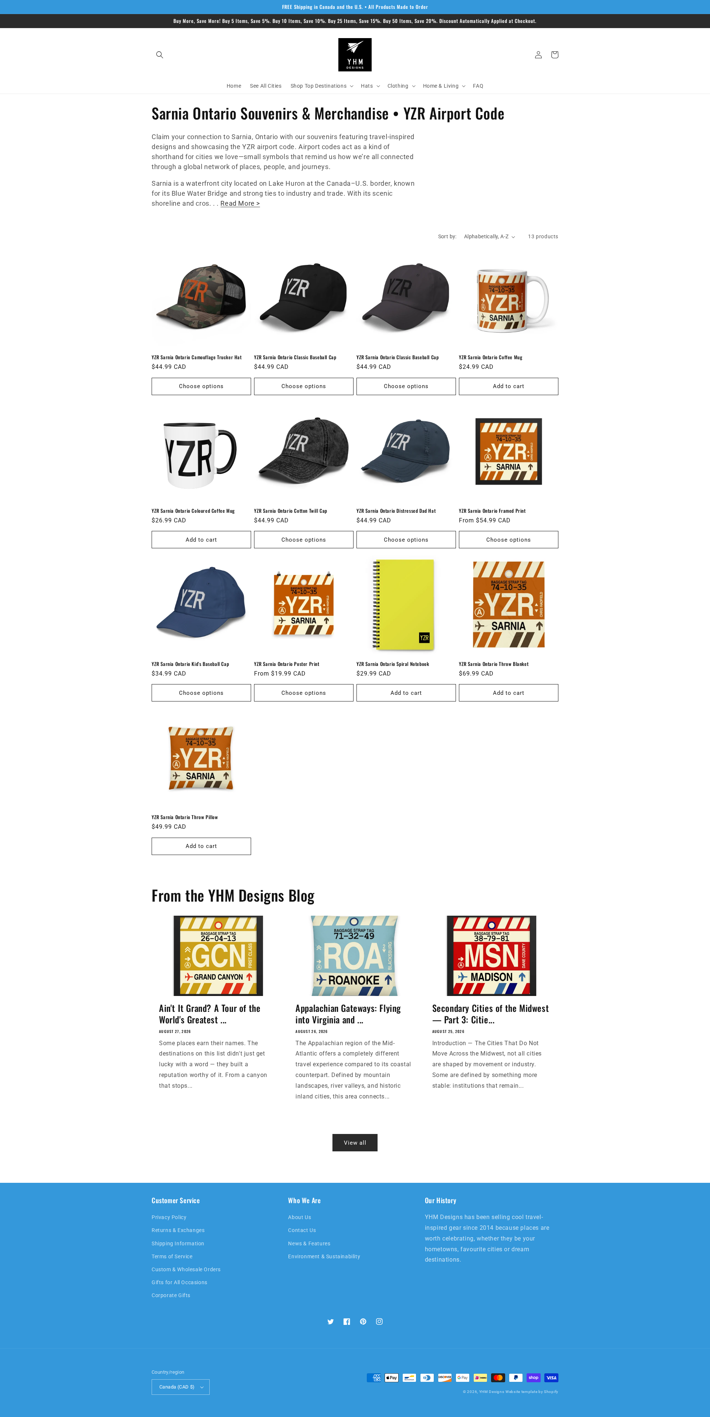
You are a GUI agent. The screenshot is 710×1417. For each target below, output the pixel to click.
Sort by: (447, 236)
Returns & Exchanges (178, 1230)
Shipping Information (178, 1243)
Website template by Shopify (532, 1392)
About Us (299, 1217)
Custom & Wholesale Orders (186, 1269)
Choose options (201, 386)
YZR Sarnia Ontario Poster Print (287, 664)
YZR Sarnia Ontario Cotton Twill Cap (290, 511)
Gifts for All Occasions (179, 1282)
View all (355, 1143)
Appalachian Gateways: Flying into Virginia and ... (348, 1013)
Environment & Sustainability (324, 1256)
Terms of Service (172, 1256)
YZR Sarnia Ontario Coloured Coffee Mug (193, 511)
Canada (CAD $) (177, 1387)
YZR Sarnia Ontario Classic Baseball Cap (295, 357)
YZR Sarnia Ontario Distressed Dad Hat (396, 511)
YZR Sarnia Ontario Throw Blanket (493, 664)
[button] (160, 55)
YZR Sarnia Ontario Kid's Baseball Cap (190, 664)
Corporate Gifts (171, 1295)
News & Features (309, 1243)
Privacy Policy (169, 1217)
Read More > (240, 203)
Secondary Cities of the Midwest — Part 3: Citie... (490, 1013)
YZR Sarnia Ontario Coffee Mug (490, 357)
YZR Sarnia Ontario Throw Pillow (185, 817)
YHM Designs (491, 1392)
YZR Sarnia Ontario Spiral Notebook (392, 664)
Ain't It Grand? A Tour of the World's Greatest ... (209, 1013)
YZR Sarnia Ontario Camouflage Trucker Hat (197, 357)
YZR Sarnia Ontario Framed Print (492, 511)
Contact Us (302, 1230)
